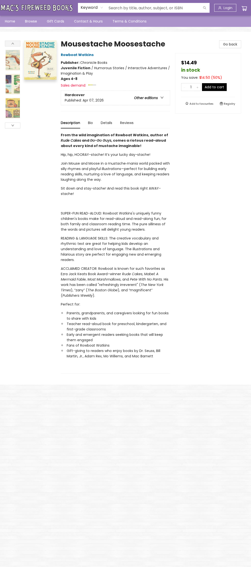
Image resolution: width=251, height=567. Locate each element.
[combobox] (92, 7)
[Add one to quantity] (197, 87)
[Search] (205, 8)
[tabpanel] (115, 253)
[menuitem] (10, 21)
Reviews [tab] (127, 122)
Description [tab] (70, 122)
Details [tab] (106, 122)
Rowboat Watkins (77, 54)
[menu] (125, 21)
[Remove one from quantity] (184, 87)
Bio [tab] (90, 122)
